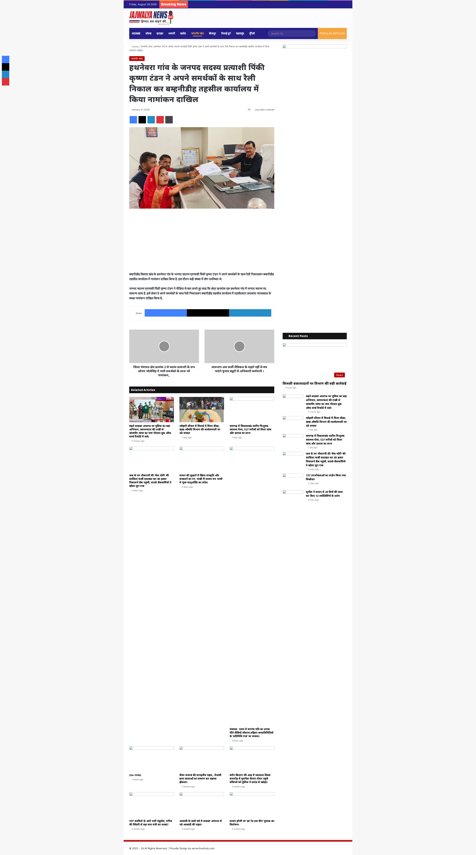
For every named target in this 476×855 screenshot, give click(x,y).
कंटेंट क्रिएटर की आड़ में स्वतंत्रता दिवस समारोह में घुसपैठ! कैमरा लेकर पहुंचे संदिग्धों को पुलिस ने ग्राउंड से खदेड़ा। (250, 778)
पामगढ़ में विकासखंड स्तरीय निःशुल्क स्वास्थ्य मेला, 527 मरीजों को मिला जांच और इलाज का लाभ (250, 429)
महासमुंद (240, 33)
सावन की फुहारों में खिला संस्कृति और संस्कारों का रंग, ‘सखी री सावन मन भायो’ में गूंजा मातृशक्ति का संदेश (201, 479)
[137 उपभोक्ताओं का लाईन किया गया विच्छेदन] (293, 480)
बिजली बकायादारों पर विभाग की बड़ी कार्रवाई (314, 383)
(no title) (135, 775)
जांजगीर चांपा (197, 33)
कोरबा (148, 33)
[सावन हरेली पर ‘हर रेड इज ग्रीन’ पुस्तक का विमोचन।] (252, 804)
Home (136, 33)
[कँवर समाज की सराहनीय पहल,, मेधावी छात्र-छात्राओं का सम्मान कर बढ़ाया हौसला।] (201, 758)
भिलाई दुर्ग (226, 33)
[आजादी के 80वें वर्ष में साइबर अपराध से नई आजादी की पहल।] (201, 804)
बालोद (183, 33)
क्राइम (160, 33)
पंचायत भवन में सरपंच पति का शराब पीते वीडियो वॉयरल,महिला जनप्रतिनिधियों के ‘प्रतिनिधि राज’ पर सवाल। (251, 732)
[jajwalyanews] (151, 18)
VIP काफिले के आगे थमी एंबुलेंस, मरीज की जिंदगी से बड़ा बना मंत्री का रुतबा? (150, 822)
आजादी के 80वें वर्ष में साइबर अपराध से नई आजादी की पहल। (200, 822)
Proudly (174, 848)
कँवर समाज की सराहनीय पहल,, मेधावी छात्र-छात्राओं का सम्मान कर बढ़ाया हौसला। (200, 778)
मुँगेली (252, 33)
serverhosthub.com (203, 848)
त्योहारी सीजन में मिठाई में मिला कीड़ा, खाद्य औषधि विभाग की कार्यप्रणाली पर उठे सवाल (199, 429)
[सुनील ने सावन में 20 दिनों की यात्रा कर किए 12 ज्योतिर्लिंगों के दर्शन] (293, 497)
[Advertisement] (201, 240)
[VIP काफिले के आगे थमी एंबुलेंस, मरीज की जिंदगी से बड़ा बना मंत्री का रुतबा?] (151, 804)
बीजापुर (212, 33)
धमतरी (171, 33)
